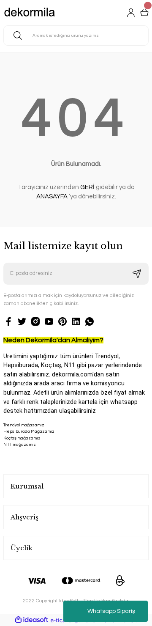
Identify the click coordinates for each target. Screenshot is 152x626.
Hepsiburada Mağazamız (28, 431)
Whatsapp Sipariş (111, 611)
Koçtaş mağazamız (22, 438)
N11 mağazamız (19, 444)
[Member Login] (131, 13)
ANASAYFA (52, 196)
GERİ (87, 187)
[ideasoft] (32, 620)
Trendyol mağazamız (23, 425)
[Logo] (29, 12)
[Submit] (137, 274)
